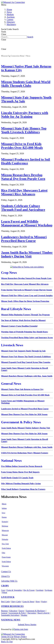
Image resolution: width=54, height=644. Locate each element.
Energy (21, 611)
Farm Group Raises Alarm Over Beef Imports (20, 472)
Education (13, 611)
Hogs (38, 602)
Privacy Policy (20, 636)
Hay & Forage (29, 590)
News (9, 12)
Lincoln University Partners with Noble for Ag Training (24, 114)
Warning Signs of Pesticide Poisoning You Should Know (24, 332)
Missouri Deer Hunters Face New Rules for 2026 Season (24, 414)
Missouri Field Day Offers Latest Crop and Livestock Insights (27, 296)
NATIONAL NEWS (10, 620)
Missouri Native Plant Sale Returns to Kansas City (22, 389)
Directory (11, 22)
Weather (24, 615)
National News (11, 460)
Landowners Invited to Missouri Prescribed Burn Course (24, 239)
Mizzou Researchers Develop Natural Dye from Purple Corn (23, 176)
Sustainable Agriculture (10, 615)
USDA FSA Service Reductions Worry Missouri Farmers (24, 453)
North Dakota (6, 548)
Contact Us (6, 571)
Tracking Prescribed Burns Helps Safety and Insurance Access (27, 338)
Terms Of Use (7, 636)
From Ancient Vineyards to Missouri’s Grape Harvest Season (26, 290)
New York (5, 544)
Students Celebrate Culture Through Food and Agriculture (23, 207)
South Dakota (6, 562)
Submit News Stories (27, 624)
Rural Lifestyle (43, 613)
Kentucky (5, 522)
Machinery (11, 24)
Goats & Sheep (28, 602)
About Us (5, 576)
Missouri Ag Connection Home (12, 56)
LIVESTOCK (7, 597)
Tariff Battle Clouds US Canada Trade (17, 478)
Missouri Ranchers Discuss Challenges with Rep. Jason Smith (26, 376)
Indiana (4, 508)
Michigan (5, 526)
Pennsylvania (6, 557)
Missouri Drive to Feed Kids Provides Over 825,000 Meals (22, 145)
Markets (10, 14)
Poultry (44, 602)
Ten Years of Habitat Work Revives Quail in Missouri (23, 320)
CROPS (5, 585)
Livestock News (12, 345)
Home (9, 9)
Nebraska (5, 539)
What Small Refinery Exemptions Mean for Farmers (23, 489)
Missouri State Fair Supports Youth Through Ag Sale (23, 351)
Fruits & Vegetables (14, 590)
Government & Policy (17, 613)
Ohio (3, 553)
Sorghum (39, 590)
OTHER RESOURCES (12, 606)
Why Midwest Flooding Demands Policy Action (21, 484)
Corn (3, 590)
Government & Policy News (21, 422)
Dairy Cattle (16, 602)
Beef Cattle (5, 602)
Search (30, 37)
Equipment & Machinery (35, 611)
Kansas (4, 517)
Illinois (4, 504)
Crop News (9, 272)
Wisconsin (5, 566)
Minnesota (5, 530)
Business (4, 611)
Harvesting (32, 613)
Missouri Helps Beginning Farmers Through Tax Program (25, 315)
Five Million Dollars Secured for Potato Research (21, 466)
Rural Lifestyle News (16, 309)
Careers (10, 19)
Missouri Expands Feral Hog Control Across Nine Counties (25, 362)
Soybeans (48, 590)
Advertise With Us (9, 581)
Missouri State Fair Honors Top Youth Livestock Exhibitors (23, 130)
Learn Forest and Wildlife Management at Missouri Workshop (26, 223)
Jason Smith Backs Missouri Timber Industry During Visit (27, 254)
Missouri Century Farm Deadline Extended (19, 326)
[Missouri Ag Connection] (13, 2)
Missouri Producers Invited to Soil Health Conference (25, 161)
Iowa (3, 513)
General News (11, 383)
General (4, 613)
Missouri (5, 535)
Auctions (11, 17)
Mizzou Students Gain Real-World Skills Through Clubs (25, 83)
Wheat (4, 592)
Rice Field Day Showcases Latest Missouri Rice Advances (24, 192)
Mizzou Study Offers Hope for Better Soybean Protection (25, 301)
